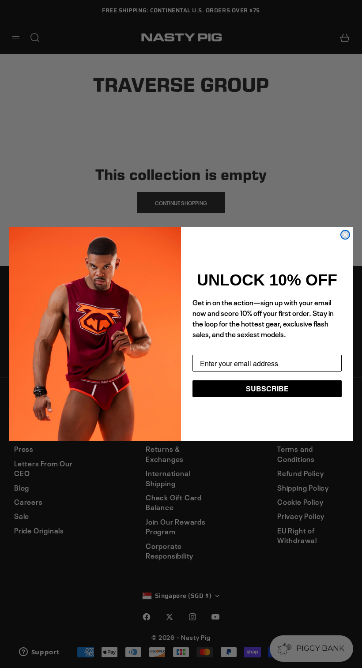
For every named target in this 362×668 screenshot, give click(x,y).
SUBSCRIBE (267, 388)
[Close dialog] (345, 234)
